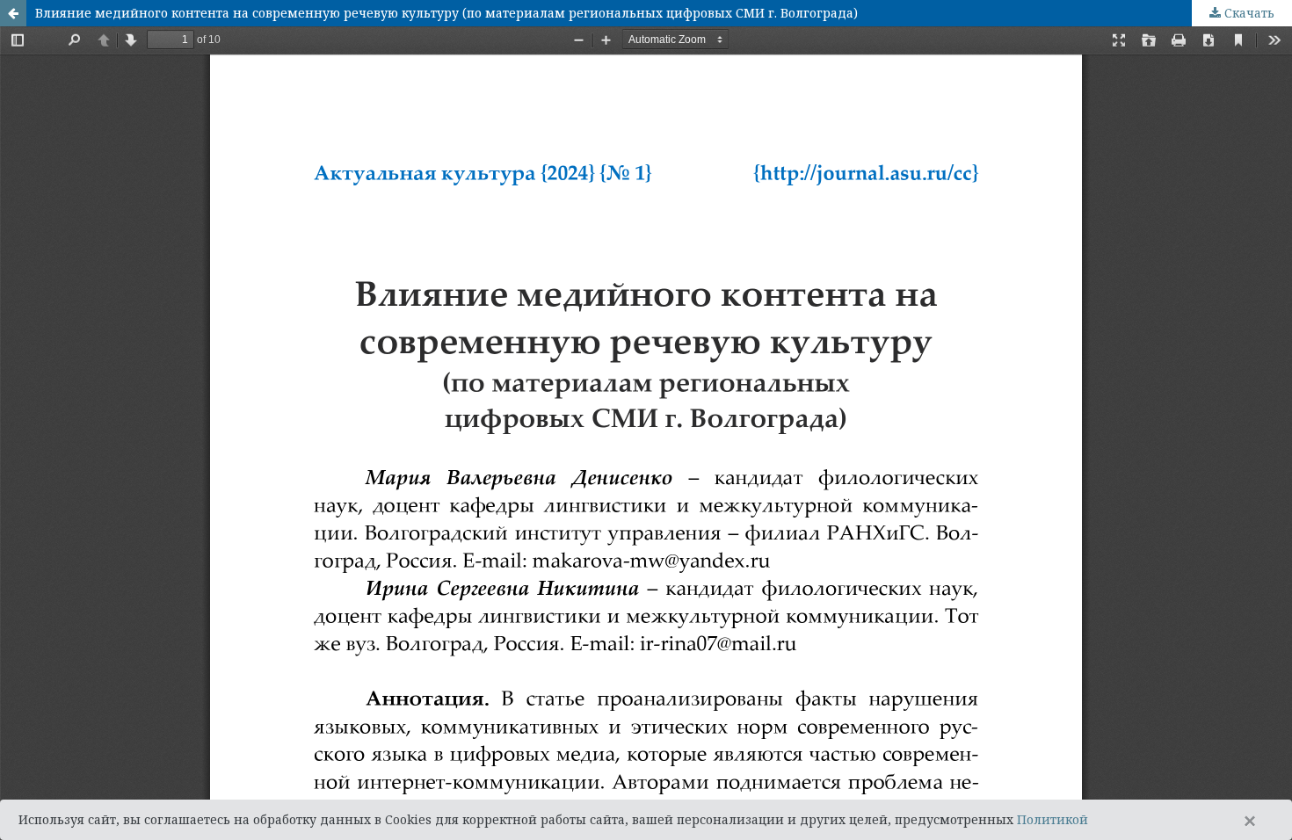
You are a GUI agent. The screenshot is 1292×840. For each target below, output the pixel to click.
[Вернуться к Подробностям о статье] (13, 13)
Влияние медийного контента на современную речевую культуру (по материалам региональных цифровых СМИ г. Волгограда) (446, 12)
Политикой (1052, 819)
